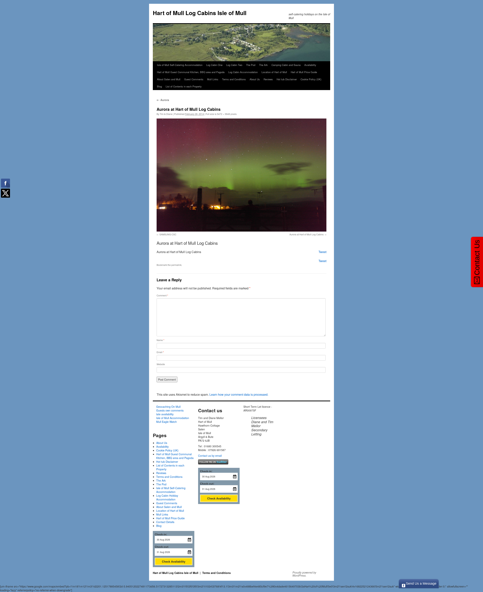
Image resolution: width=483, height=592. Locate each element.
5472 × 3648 (223, 113)
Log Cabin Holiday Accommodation (167, 497)
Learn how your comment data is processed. (238, 394)
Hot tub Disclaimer (287, 79)
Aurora (163, 100)
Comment (162, 295)
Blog (159, 86)
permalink (176, 264)
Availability (310, 65)
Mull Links (212, 79)
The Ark (263, 65)
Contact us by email (210, 455)
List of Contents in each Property (184, 86)
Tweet (322, 252)
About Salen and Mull (168, 79)
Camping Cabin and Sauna (286, 65)
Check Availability (173, 561)
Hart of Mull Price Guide (304, 72)
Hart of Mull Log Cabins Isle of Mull (199, 13)
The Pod (250, 65)
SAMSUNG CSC (167, 234)
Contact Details (165, 522)
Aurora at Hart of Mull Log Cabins (306, 234)
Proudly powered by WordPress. (304, 574)
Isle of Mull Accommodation (172, 418)
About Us (255, 79)
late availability (165, 414)
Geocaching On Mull (168, 406)
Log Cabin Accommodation (243, 72)
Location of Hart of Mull (274, 72)
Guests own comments (170, 410)
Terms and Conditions (234, 79)
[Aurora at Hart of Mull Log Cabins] (241, 175)
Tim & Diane (166, 113)
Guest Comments (193, 79)
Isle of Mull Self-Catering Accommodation (179, 65)
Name (160, 340)
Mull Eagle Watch (166, 422)
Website (161, 364)
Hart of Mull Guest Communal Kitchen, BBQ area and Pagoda (191, 72)
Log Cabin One (214, 65)
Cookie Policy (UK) (311, 79)
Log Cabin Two (234, 65)
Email (160, 352)
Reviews (268, 79)
